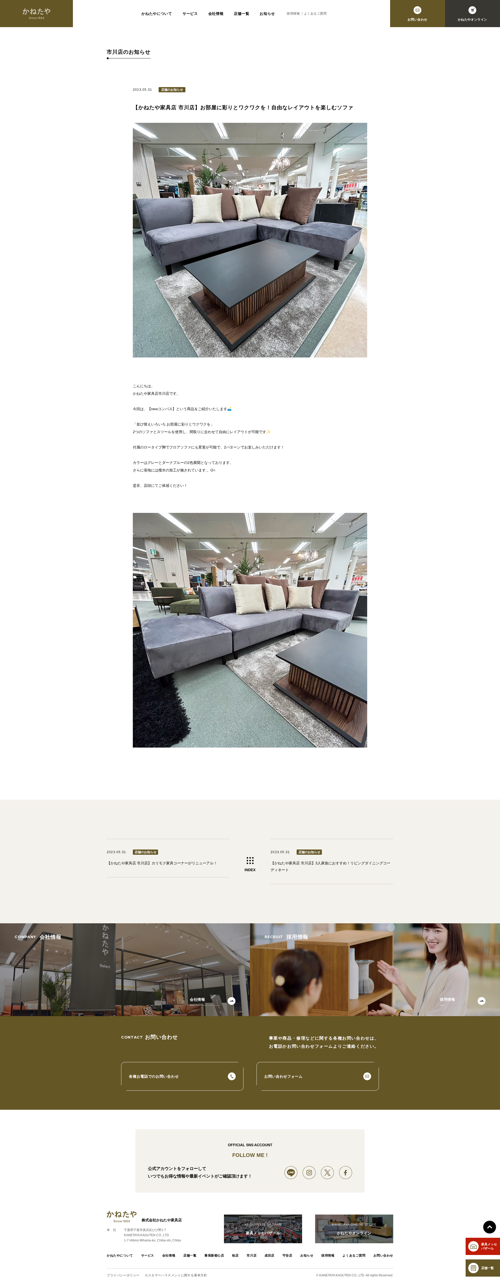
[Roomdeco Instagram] (309, 1172)
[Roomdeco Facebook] (345, 1172)
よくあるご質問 (315, 13)
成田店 (269, 1255)
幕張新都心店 (214, 1255)
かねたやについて (156, 13)
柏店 (235, 1255)
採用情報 (293, 13)
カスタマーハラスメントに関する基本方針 (176, 1275)
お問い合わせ (383, 1255)
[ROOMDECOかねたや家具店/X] (327, 1172)
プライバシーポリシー (123, 1275)
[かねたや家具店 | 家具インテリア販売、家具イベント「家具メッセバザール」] (36, 13)
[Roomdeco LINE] (290, 1172)
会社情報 (216, 13)
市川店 (252, 1255)
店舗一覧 (241, 13)
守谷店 (287, 1255)
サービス (190, 13)
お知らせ (267, 13)
